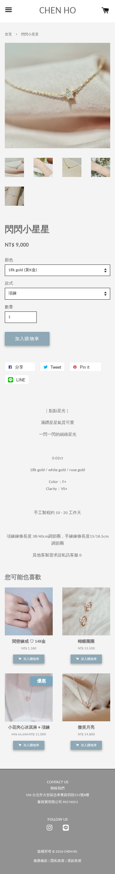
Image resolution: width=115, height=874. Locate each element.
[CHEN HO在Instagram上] (49, 831)
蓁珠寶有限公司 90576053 (57, 802)
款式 (9, 283)
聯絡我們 (57, 788)
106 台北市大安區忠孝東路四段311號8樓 (57, 795)
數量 (9, 307)
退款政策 (74, 861)
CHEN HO (57, 11)
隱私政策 (57, 861)
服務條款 (41, 861)
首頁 (8, 34)
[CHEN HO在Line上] (65, 831)
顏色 (9, 260)
